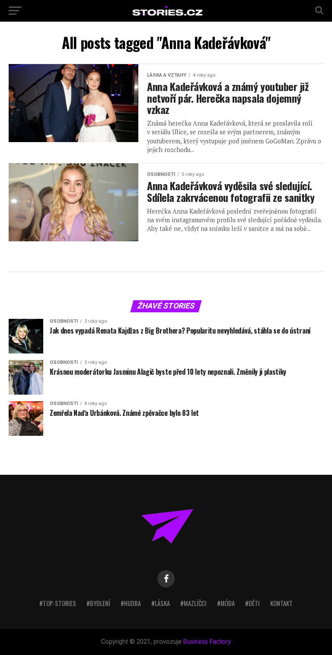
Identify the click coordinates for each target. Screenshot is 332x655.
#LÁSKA (160, 603)
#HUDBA (131, 603)
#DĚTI (252, 603)
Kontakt (281, 603)
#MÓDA (226, 603)
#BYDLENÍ (98, 603)
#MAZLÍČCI (193, 603)
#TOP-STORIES (57, 603)
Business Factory (207, 641)
